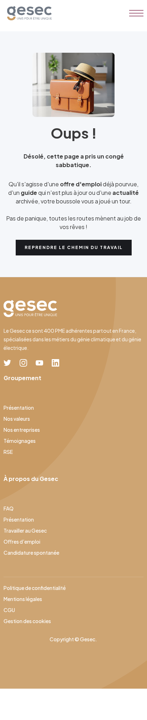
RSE (8, 452)
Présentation (19, 407)
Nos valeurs (17, 418)
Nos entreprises (22, 429)
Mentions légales (23, 599)
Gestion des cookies (27, 621)
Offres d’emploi (22, 541)
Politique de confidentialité (35, 588)
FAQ (9, 508)
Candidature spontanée (31, 552)
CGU (9, 610)
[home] (28, 13)
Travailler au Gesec (25, 530)
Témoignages (20, 440)
